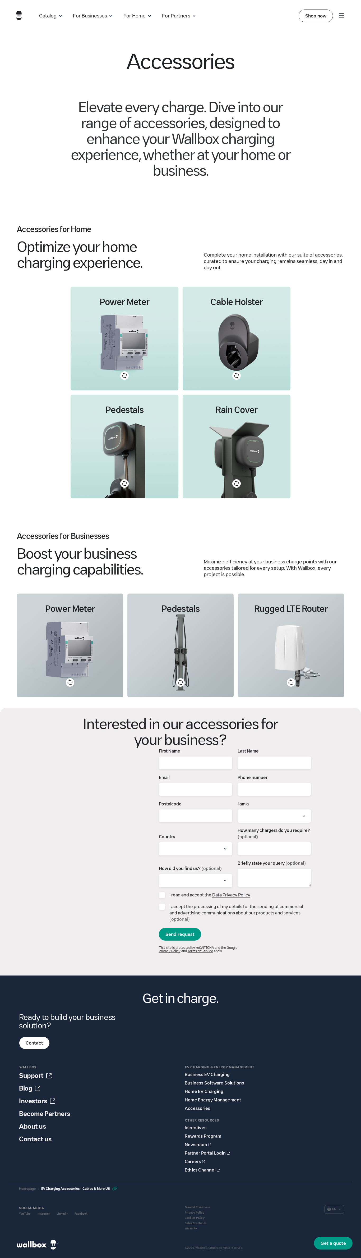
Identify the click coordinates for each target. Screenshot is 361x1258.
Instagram (43, 1213)
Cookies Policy (195, 1217)
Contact (34, 1043)
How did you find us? (190, 868)
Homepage (27, 1188)
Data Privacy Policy (231, 895)
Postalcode (170, 804)
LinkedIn (62, 1213)
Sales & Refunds (195, 1223)
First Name (169, 751)
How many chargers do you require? (274, 833)
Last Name (248, 751)
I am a (243, 804)
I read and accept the (209, 895)
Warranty (191, 1228)
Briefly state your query (272, 863)
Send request (180, 934)
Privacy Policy (170, 951)
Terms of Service (200, 951)
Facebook (81, 1213)
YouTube (24, 1213)
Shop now (315, 15)
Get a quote (333, 1243)
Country (167, 837)
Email (164, 777)
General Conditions (197, 1207)
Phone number (252, 777)
